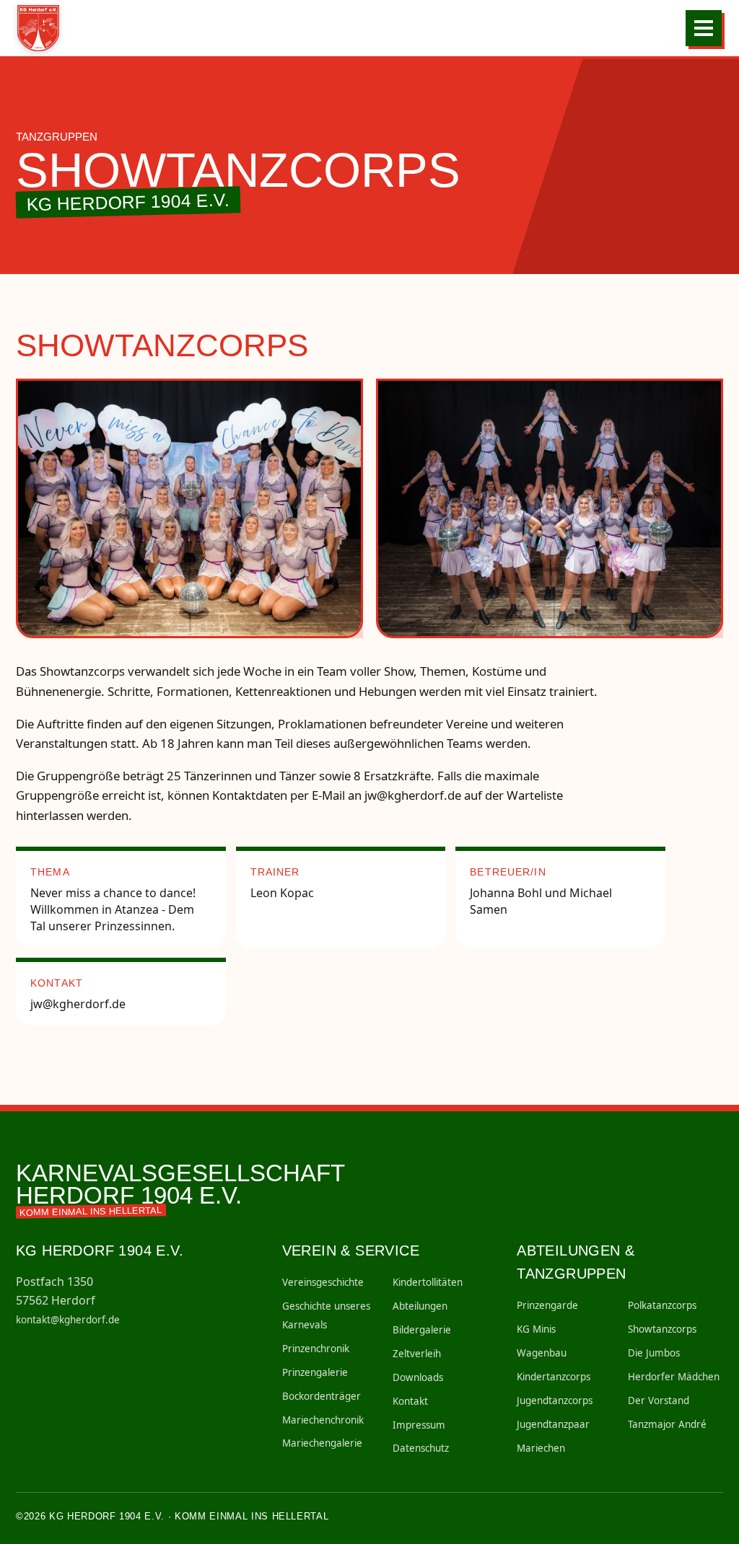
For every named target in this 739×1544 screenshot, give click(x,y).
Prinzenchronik (315, 1348)
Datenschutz (421, 1448)
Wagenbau (542, 1352)
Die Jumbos (654, 1352)
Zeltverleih (417, 1353)
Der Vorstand (658, 1400)
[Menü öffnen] (704, 28)
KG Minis (536, 1329)
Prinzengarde (547, 1305)
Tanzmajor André (667, 1424)
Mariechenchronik (323, 1419)
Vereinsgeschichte (323, 1282)
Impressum (419, 1425)
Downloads (418, 1377)
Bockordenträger (321, 1396)
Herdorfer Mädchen (674, 1376)
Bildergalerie (422, 1329)
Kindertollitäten (428, 1282)
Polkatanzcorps (662, 1305)
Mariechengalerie (322, 1443)
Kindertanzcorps (553, 1376)
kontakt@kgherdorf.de (68, 1319)
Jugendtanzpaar (553, 1424)
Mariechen (541, 1448)
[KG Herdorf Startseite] (43, 28)
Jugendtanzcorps (554, 1400)
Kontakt (410, 1401)
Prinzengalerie (315, 1372)
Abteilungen (420, 1306)
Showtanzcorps (662, 1329)
